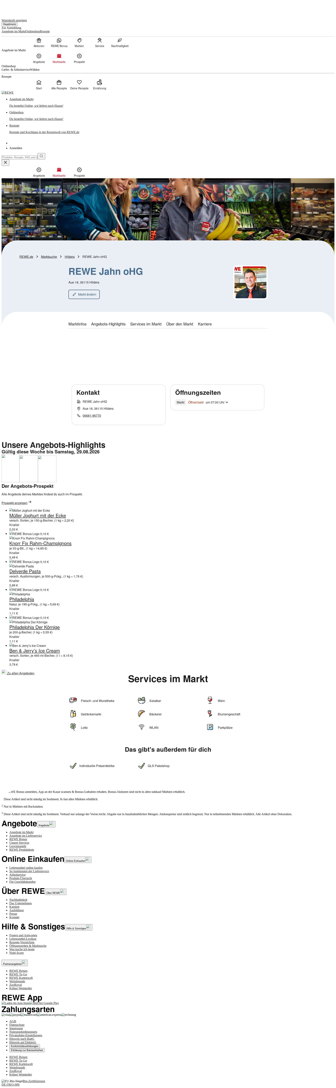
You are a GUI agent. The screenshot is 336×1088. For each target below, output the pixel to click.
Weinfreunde (17, 981)
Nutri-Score (16, 952)
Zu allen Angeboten (20, 673)
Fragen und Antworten (23, 935)
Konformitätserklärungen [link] (24, 1046)
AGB (12, 1021)
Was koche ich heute (22, 949)
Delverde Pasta (25, 571)
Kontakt (14, 917)
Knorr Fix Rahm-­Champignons (40, 543)
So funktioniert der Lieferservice (29, 871)
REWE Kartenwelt (21, 977)
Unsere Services (19, 842)
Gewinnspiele (17, 846)
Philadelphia (21, 599)
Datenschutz (16, 1024)
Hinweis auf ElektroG (22, 1042)
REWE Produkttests (21, 849)
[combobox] (20, 157)
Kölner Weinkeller (20, 988)
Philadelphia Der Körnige (34, 627)
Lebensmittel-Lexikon (22, 938)
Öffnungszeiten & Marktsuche (27, 945)
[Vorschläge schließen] (5, 162)
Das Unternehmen (20, 903)
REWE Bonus (18, 839)
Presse (13, 913)
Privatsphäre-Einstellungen (25, 1035)
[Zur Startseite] (15, 7)
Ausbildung (16, 910)
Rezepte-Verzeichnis (21, 942)
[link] (171, 102)
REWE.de (26, 256)
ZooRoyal (15, 984)
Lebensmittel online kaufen (26, 867)
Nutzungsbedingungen (23, 1031)
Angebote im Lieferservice (25, 835)
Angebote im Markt (21, 832)
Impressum (16, 1028)
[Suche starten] (41, 156)
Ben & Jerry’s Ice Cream (34, 650)
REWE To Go (18, 974)
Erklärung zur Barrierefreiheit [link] (27, 1050)
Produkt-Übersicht (20, 878)
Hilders (70, 256)
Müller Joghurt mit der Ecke (37, 515)
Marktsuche (49, 256)
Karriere (14, 906)
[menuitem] (39, 43)
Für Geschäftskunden (22, 881)
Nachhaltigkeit (18, 899)
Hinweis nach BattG (21, 1038)
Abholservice (17, 874)
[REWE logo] (8, 92)
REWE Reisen (18, 970)
